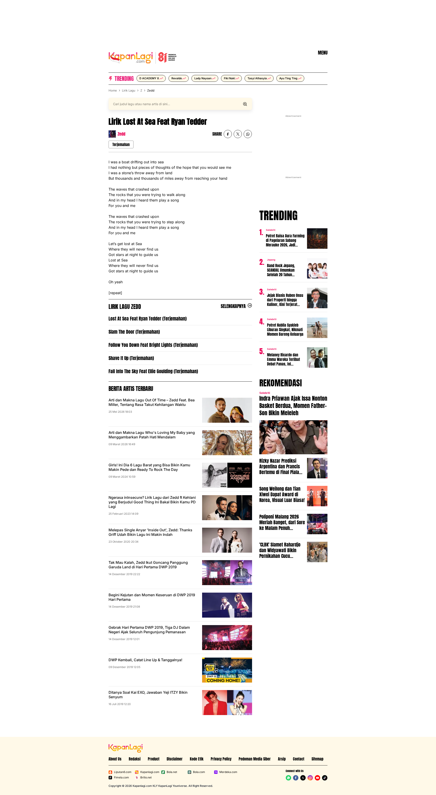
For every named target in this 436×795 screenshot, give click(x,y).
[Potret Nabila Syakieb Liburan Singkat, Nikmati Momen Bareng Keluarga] (317, 328)
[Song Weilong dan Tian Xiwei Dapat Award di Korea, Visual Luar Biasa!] (317, 496)
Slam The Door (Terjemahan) (134, 332)
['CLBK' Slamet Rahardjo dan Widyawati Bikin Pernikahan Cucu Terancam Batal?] (317, 552)
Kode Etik (196, 759)
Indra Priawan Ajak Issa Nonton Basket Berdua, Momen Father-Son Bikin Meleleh (293, 406)
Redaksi (135, 759)
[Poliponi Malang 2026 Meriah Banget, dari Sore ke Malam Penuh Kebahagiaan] (317, 524)
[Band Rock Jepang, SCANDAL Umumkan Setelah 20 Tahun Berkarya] (317, 268)
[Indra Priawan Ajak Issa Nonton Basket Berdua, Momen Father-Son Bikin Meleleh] (293, 437)
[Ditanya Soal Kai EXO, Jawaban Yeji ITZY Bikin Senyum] (227, 702)
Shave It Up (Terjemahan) (131, 358)
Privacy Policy (221, 759)
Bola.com (199, 772)
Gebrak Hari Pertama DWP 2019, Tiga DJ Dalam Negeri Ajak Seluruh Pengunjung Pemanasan (149, 629)
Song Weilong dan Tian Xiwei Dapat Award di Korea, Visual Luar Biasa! (282, 494)
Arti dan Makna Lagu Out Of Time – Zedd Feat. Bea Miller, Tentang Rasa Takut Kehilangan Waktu (152, 402)
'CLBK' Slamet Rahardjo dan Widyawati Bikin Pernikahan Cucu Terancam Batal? (279, 550)
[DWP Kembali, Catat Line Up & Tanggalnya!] (227, 670)
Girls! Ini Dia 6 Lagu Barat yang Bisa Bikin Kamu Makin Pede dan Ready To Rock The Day (149, 467)
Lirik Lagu (128, 90)
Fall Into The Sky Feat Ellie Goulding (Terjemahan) (153, 371)
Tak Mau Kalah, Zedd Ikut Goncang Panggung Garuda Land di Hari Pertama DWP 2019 (148, 564)
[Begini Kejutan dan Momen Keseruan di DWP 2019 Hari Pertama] (227, 605)
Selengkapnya (233, 306)
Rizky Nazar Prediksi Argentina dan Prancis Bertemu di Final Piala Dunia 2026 (279, 466)
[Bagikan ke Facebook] (228, 134)
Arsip (282, 759)
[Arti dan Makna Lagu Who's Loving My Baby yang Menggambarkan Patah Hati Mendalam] (227, 442)
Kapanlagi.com (149, 772)
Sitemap (317, 759)
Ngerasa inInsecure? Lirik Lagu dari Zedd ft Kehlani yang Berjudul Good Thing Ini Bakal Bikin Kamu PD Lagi (152, 502)
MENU (322, 53)
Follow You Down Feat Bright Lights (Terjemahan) (153, 345)
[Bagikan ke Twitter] (238, 134)
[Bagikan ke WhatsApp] (248, 134)
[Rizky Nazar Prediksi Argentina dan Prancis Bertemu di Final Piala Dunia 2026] (317, 468)
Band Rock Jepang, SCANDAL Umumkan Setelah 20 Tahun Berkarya (281, 270)
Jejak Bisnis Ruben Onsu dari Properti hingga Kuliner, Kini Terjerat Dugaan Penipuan (285, 300)
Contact (298, 759)
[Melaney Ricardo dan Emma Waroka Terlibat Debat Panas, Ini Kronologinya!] (317, 357)
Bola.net (172, 772)
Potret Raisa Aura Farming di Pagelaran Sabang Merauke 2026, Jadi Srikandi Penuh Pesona (285, 240)
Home (113, 90)
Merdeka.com (228, 772)
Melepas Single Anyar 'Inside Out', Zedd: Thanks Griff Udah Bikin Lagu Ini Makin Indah (150, 532)
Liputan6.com (122, 772)
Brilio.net (146, 777)
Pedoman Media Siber (255, 759)
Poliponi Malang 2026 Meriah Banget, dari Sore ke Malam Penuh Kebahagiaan (282, 522)
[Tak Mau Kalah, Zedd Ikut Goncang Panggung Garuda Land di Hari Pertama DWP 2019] (227, 572)
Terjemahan (121, 144)
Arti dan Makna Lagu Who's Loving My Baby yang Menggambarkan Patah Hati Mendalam (152, 434)
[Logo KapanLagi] (143, 57)
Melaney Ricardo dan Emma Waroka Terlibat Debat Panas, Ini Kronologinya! (283, 359)
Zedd (150, 90)
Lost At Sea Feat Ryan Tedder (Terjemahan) (148, 318)
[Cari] (245, 104)
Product (153, 759)
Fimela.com (121, 777)
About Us (115, 759)
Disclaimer (175, 759)
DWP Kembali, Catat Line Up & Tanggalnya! (145, 660)
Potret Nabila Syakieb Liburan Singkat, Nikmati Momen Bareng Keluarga (285, 329)
